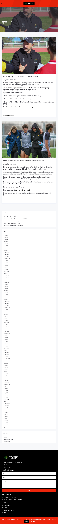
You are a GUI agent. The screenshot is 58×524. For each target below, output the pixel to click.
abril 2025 (6, 267)
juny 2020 (6, 391)
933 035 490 (6, 465)
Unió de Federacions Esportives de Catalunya (13, 499)
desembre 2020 (7, 378)
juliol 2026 (6, 237)
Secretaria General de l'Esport (10, 497)
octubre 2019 (6, 408)
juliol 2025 (6, 261)
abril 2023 (6, 318)
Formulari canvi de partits (9, 510)
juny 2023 (6, 314)
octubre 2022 (6, 331)
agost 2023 (6, 310)
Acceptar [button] (26, 521)
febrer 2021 (6, 373)
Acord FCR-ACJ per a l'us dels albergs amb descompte (14, 225)
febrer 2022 (6, 348)
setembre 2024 (7, 282)
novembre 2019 (7, 405)
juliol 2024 (6, 286)
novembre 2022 (7, 329)
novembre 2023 (7, 303)
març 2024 (6, 295)
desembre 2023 (7, 301)
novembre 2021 (7, 354)
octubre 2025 (6, 256)
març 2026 (6, 246)
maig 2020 (6, 393)
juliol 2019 (6, 414)
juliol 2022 (6, 337)
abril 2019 (6, 420)
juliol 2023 (6, 312)
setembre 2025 (7, 258)
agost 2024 (6, 284)
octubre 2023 (6, 305)
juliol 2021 (6, 363)
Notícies (5, 437)
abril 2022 (6, 344)
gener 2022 (6, 350)
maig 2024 (6, 290)
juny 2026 (6, 239)
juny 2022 (6, 339)
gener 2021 (6, 376)
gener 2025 (6, 273)
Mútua (5, 512)
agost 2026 (6, 235)
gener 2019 (6, 427)
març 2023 (6, 320)
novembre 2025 (7, 254)
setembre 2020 (7, 384)
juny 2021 (6, 365)
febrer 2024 (6, 297)
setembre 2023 (7, 307)
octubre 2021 (6, 356)
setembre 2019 (7, 410)
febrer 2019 (6, 425)
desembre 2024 (7, 275)
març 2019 (6, 422)
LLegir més (32, 521)
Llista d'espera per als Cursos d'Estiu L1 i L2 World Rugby (20, 76)
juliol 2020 (6, 388)
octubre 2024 (6, 280)
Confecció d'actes (7, 505)
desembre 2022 (7, 327)
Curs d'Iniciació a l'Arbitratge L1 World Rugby (12, 223)
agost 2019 (6, 412)
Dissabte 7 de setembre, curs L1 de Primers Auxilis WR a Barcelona (23, 160)
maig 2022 (6, 342)
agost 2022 (6, 335)
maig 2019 (6, 418)
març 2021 (6, 371)
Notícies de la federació (8, 439)
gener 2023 (6, 324)
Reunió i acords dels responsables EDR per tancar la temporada (15, 221)
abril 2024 (6, 293)
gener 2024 (6, 299)
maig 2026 (6, 241)
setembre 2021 (7, 359)
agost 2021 (6, 361)
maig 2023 (6, 316)
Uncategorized (6, 115)
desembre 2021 (7, 352)
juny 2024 (6, 288)
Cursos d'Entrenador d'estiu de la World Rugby (12, 216)
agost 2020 (6, 386)
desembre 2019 (7, 403)
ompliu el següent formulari (33, 107)
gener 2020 (6, 401)
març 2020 (6, 397)
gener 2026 (6, 250)
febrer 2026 (6, 248)
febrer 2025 (6, 271)
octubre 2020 (6, 382)
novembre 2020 (7, 380)
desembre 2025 (7, 252)
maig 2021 (6, 367)
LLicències (6, 507)
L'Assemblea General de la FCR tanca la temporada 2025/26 (15, 219)
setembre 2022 (7, 333)
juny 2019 (6, 416)
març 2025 (6, 269)
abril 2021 (6, 369)
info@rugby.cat (7, 467)
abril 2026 (6, 243)
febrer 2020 (6, 399)
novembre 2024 (7, 278)
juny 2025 (6, 263)
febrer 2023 (6, 322)
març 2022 (6, 346)
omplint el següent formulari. (22, 190)
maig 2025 (6, 265)
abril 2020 (6, 395)
